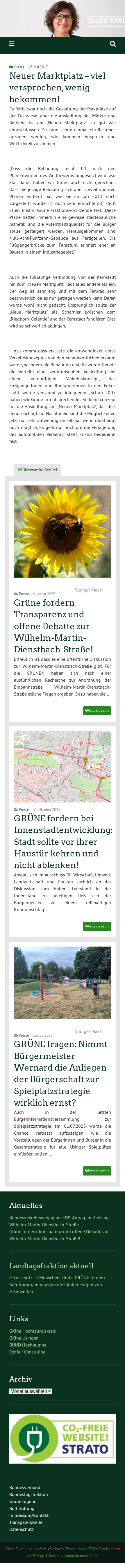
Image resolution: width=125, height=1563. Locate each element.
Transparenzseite (25, 1522)
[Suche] (113, 44)
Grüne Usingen (24, 1338)
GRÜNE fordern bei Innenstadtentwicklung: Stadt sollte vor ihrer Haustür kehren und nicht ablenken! (63, 841)
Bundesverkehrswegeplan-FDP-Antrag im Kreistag (59, 1217)
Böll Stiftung (22, 1508)
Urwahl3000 (87, 1548)
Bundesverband (24, 1487)
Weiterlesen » (97, 710)
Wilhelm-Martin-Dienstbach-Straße (44, 1224)
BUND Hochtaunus (27, 1345)
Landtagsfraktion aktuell (51, 1266)
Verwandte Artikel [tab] (40, 470)
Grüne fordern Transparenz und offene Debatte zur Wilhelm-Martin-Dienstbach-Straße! (53, 626)
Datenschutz (21, 1529)
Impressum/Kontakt (29, 1515)
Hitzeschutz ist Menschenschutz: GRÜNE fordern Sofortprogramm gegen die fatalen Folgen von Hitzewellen (57, 1284)
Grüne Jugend (23, 1501)
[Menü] (11, 44)
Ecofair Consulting (27, 1352)
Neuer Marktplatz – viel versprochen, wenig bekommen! (57, 88)
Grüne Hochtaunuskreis (32, 1331)
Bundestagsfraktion (28, 1494)
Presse (19, 67)
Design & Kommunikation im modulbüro (65, 1555)
